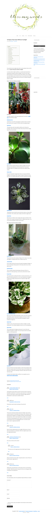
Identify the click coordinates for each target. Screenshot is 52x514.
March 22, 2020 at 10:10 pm (14, 455)
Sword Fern (9, 125)
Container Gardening (12, 380)
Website (8, 498)
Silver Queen (9, 327)
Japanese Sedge (9, 268)
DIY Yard (16, 380)
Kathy (11, 409)
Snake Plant (9, 215)
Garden (18, 380)
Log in (39, 511)
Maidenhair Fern (10, 119)
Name (8, 489)
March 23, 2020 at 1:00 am (14, 465)
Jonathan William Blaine (14, 387)
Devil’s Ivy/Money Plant (11, 313)
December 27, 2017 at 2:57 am (15, 401)
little (16, 381)
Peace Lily (8, 365)
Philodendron (9, 210)
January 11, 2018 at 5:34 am (14, 410)
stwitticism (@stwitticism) (14, 436)
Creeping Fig (9, 256)
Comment (9, 480)
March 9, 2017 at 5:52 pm (14, 389)
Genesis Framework (29, 511)
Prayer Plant (9, 273)
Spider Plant (9, 321)
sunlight (20, 381)
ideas (14, 381)
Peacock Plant (9, 261)
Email (8, 494)
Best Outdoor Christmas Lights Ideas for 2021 (39, 58)
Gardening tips (12, 381)
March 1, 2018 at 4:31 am (14, 438)
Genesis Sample (22, 511)
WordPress (35, 511)
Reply (7, 397)
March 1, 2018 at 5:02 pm (15, 446)
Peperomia (9, 163)
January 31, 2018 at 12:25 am (15, 427)
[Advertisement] (39, 71)
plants (18, 381)
